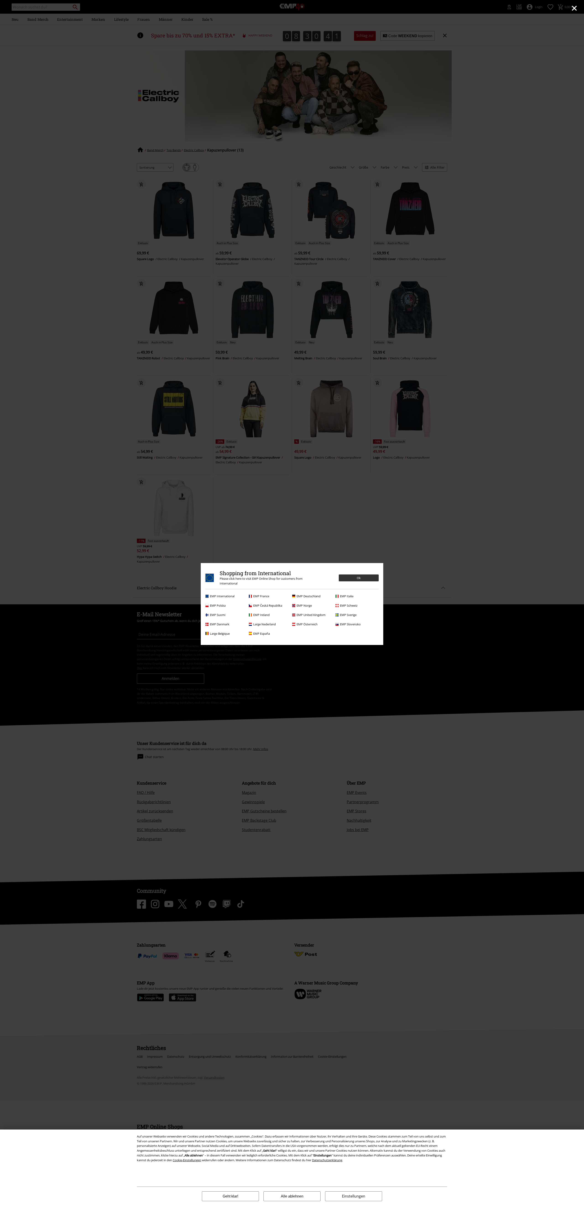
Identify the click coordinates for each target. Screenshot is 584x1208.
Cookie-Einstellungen (187, 1160)
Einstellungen (353, 1196)
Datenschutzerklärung (327, 1160)
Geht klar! (230, 1196)
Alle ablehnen (292, 1196)
